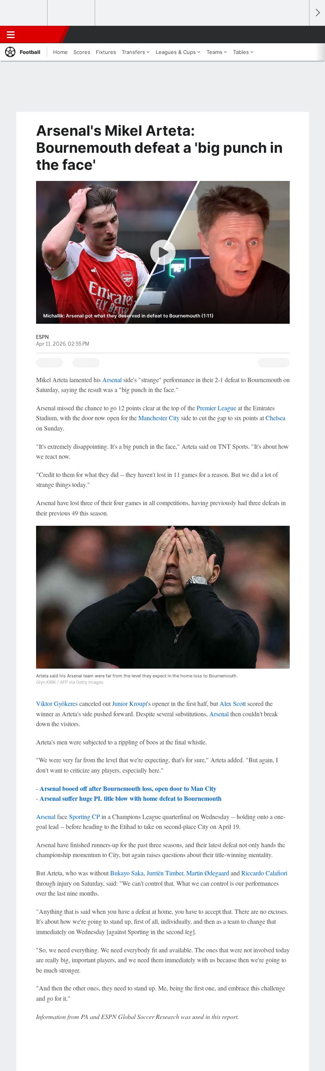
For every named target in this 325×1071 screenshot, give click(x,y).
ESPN (42, 34)
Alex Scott (233, 703)
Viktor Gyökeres (57, 703)
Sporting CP (84, 816)
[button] (299, 34)
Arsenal (112, 379)
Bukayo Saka (126, 873)
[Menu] (10, 34)
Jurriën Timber (165, 873)
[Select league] (24, 13)
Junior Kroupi (129, 703)
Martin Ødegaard (207, 873)
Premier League (216, 408)
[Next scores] (317, 13)
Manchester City (159, 417)
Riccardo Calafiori (264, 873)
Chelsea (275, 417)
